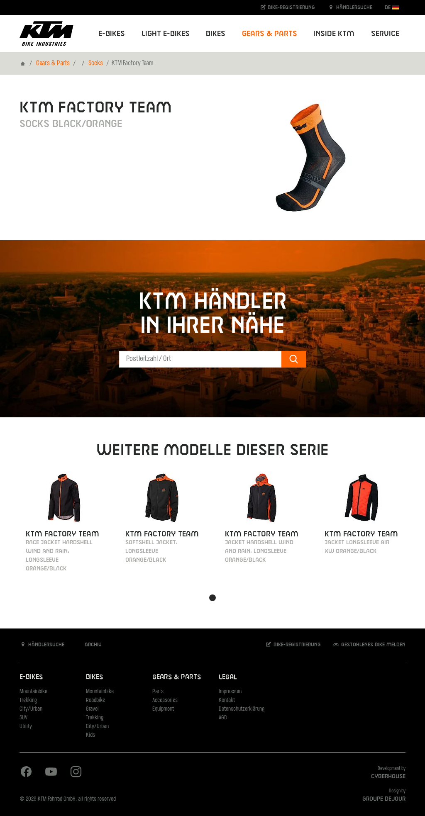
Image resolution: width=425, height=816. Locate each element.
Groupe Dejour (383, 799)
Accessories (165, 700)
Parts (158, 692)
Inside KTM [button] (333, 34)
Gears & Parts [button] (269, 34)
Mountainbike (33, 692)
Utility (26, 726)
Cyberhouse (388, 776)
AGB (223, 718)
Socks (95, 63)
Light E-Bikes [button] (166, 34)
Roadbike (95, 700)
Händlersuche (353, 7)
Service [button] (385, 34)
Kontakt (227, 700)
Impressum (230, 692)
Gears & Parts (53, 63)
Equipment (163, 709)
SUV (23, 718)
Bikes (94, 677)
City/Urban (31, 709)
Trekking (28, 700)
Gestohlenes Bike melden (372, 645)
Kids (90, 735)
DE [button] (388, 7)
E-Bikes (31, 677)
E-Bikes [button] (111, 34)
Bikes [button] (215, 34)
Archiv (92, 645)
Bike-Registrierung (290, 7)
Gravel (92, 709)
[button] (212, 597)
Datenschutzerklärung (241, 709)
